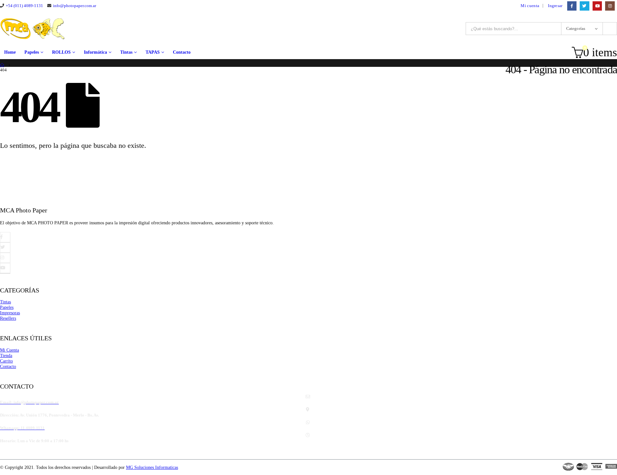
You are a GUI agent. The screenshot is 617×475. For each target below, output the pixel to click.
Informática (95, 52)
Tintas (126, 52)
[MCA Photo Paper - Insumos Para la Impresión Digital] (32, 29)
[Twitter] (584, 6)
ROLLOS (61, 52)
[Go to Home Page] (2, 65)
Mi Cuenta (9, 350)
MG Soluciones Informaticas (152, 467)
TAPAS (153, 52)
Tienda (6, 355)
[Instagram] (609, 6)
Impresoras (10, 312)
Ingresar (555, 6)
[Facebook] (572, 6)
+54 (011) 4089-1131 (24, 5)
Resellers (8, 318)
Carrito (6, 360)
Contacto (182, 52)
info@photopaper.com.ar (74, 5)
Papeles (31, 52)
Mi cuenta (530, 6)
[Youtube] (597, 6)
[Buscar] (610, 28)
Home (10, 52)
